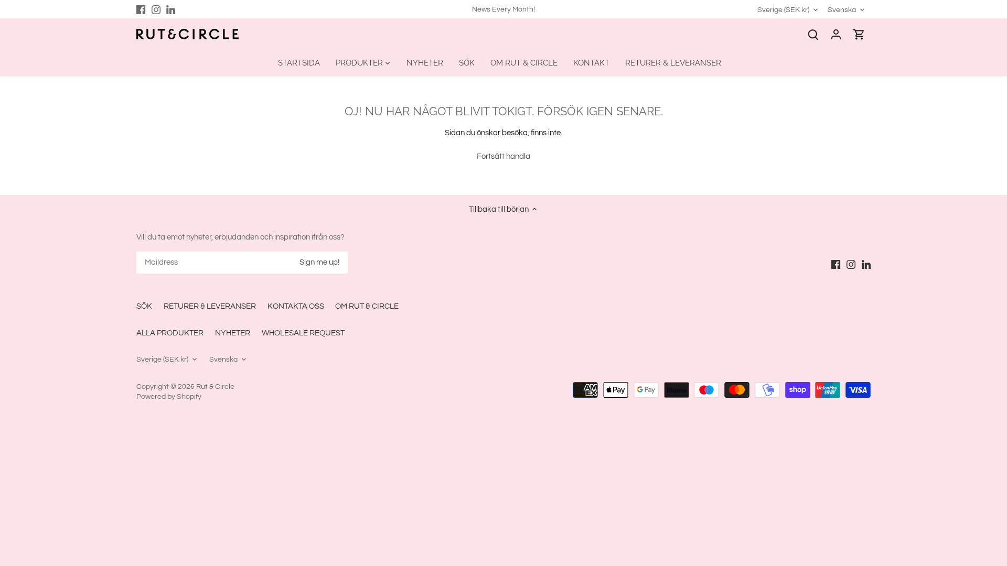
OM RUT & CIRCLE (367, 306)
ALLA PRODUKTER (169, 333)
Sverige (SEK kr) (783, 10)
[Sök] (812, 34)
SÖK (144, 306)
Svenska (842, 10)
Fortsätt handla (503, 156)
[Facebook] (140, 9)
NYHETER (232, 333)
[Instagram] (156, 9)
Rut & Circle (215, 386)
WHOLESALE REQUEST (303, 333)
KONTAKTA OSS (295, 306)
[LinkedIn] (170, 9)
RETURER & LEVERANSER (210, 306)
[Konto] (836, 34)
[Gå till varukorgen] (859, 34)
